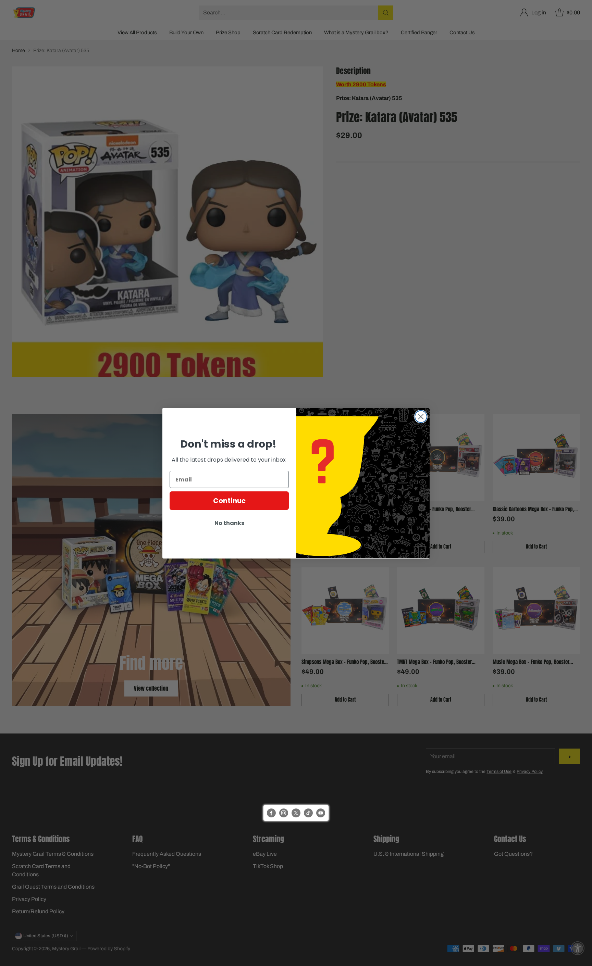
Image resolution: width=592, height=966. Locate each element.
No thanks (229, 523)
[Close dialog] (421, 417)
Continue (229, 500)
